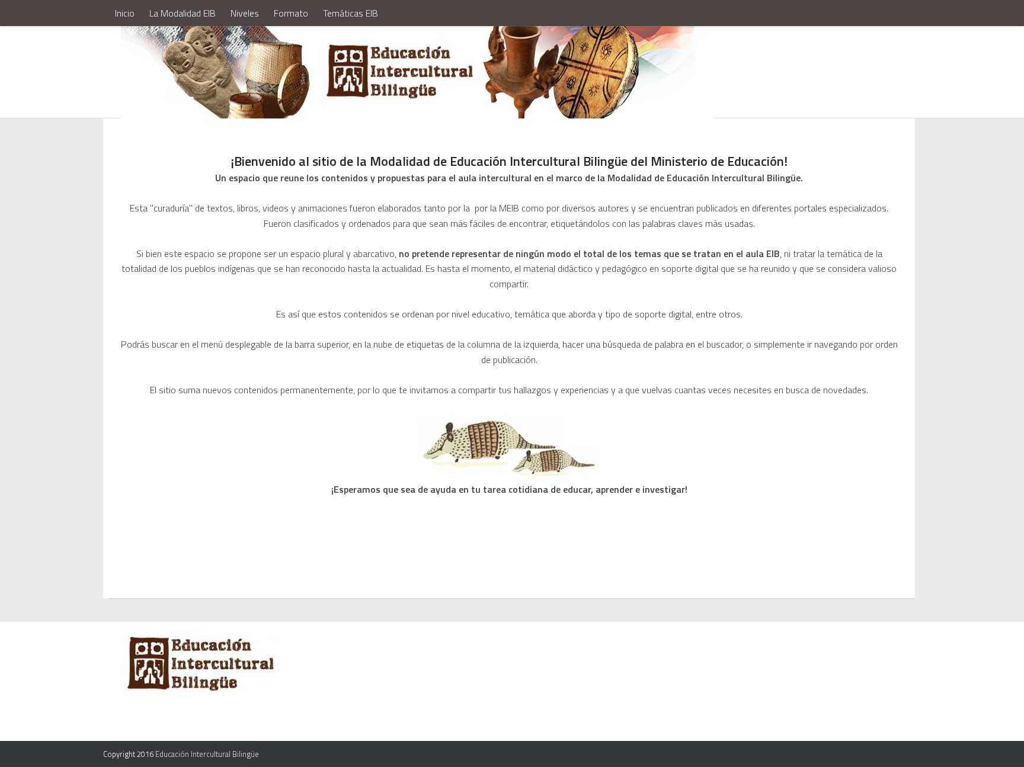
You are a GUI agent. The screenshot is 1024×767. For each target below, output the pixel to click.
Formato (291, 13)
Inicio (125, 13)
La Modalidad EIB (182, 13)
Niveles (245, 13)
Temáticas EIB (350, 13)
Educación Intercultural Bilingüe (207, 754)
